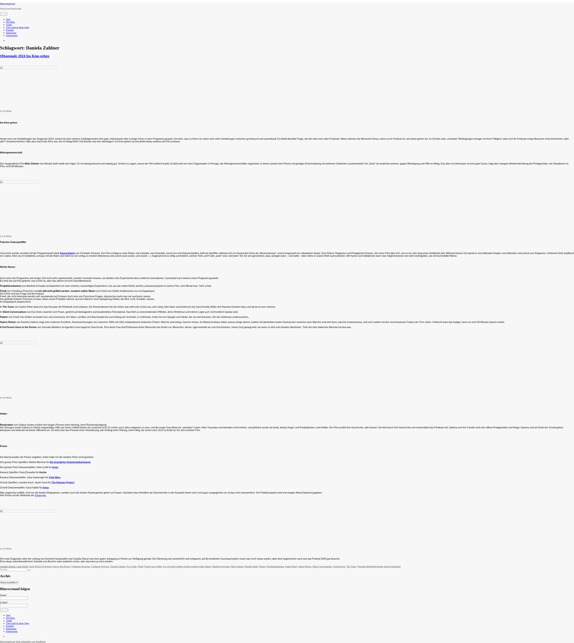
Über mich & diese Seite (17, 27)
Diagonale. (40, 495)
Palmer (262, 566)
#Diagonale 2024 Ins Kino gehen (24, 56)
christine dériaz (7, 566)
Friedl (140, 566)
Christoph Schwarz (100, 566)
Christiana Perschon (80, 566)
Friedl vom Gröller (153, 566)
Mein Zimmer (237, 566)
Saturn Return (304, 566)
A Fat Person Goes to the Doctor (54, 566)
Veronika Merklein (366, 566)
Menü (3, 14)
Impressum (11, 33)
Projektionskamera (275, 566)
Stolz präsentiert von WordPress (31, 641)
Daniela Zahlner (118, 566)
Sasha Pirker (291, 566)
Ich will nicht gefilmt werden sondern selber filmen (187, 566)
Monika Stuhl (251, 566)
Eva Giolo (131, 566)
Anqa (55, 467)
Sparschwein (339, 566)
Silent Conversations (322, 566)
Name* (3, 595)
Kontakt (10, 30)
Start (8, 19)
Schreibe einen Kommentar (388, 566)
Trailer (9, 24)
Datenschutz (12, 35)
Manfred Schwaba (221, 566)
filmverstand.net (7, 3)
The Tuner (351, 566)
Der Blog (10, 22)
